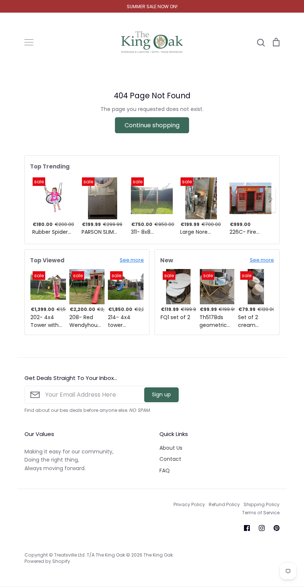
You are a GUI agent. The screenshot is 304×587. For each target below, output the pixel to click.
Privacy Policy (189, 504)
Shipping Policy (262, 504)
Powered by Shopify (47, 561)
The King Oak (158, 555)
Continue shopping (152, 125)
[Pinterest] (276, 528)
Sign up (161, 394)
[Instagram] (261, 528)
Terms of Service (261, 512)
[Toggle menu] (29, 42)
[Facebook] (246, 528)
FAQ (164, 470)
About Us (170, 448)
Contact (170, 459)
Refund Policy (224, 504)
